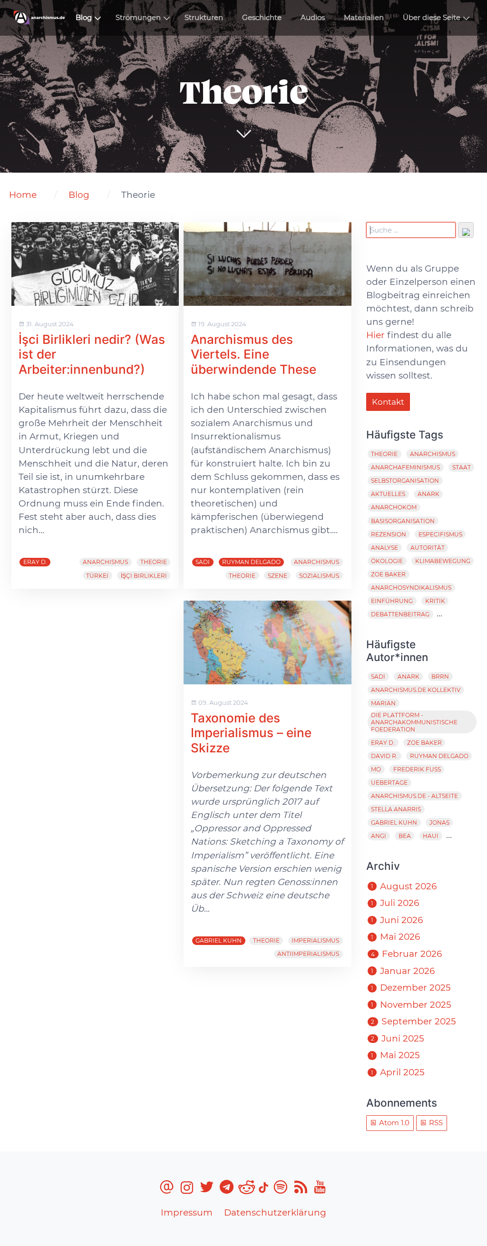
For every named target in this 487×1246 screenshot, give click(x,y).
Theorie (153, 561)
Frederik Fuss (417, 769)
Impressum (187, 1212)
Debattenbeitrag (400, 614)
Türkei (97, 575)
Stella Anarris (396, 809)
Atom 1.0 (393, 1123)
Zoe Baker (388, 574)
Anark (428, 493)
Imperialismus (315, 940)
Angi (378, 835)
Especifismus (440, 534)
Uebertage (389, 782)
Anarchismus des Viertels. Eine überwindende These (255, 354)
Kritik (435, 600)
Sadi (202, 561)
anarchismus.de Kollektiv (415, 689)
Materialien (364, 17)
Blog (84, 17)
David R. (384, 755)
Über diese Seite (431, 17)
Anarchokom (394, 507)
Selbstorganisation (405, 480)
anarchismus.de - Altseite (414, 795)
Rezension (388, 534)
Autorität (427, 547)
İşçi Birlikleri (144, 575)
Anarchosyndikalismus (411, 587)
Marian (383, 703)
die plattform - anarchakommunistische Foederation (414, 722)
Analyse (384, 547)
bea (405, 835)
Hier (375, 335)
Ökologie (387, 561)
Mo (376, 769)
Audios (313, 17)
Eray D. (35, 561)
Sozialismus (319, 575)
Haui (430, 835)
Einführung (392, 600)
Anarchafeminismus (405, 467)
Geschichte (262, 17)
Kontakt (388, 402)
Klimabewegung (442, 561)
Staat (461, 467)
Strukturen (204, 17)
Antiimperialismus (308, 953)
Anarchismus (105, 561)
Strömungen (138, 17)
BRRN (440, 676)
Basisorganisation (403, 521)
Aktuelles (388, 493)
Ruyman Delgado (251, 561)
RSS (435, 1123)
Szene (277, 575)
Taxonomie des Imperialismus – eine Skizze (251, 733)
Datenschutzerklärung (275, 1212)
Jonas (439, 822)
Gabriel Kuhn (218, 940)
